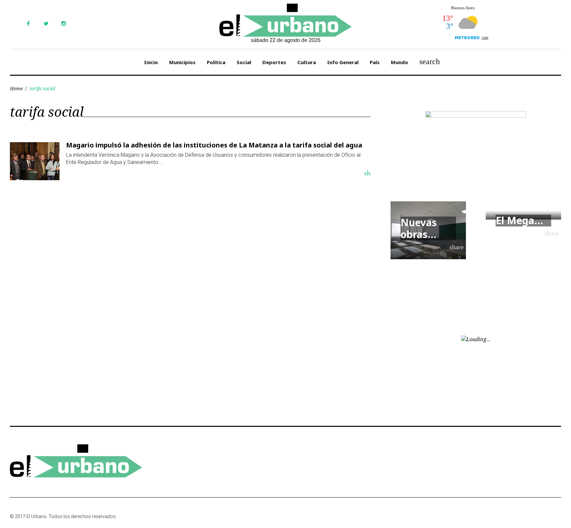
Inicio (151, 62)
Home (16, 88)
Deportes (274, 62)
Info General (343, 62)
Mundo (399, 62)
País (375, 62)
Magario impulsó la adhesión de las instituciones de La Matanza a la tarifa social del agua (214, 145)
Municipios (182, 62)
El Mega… (519, 220)
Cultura (306, 62)
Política (216, 62)
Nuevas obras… (418, 228)
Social (244, 62)
